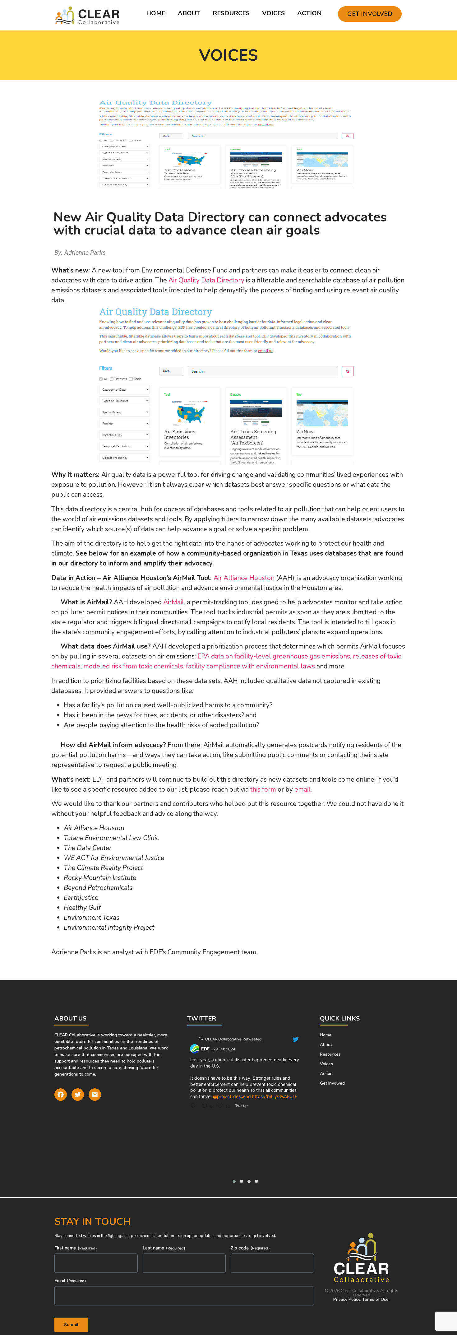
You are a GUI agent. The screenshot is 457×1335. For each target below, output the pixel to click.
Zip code (250, 1247)
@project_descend (232, 1096)
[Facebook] (60, 1094)
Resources (231, 13)
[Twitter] (78, 1094)
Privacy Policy (346, 1299)
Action (309, 13)
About (189, 13)
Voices (273, 13)
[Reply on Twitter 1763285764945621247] (195, 1106)
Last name (164, 1247)
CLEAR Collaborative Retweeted (233, 1039)
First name (75, 1247)
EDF (205, 1048)
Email (70, 1280)
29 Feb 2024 (224, 1049)
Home (155, 13)
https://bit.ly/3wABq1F (274, 1096)
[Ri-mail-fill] (95, 1094)
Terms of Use (375, 1299)
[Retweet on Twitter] (200, 1038)
